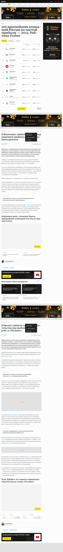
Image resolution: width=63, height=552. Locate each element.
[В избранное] (19, 253)
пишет (26, 163)
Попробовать (28, 139)
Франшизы (19, 4)
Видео (30, 4)
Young (44, 4)
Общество (25, 295)
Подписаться (7, 276)
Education (49, 4)
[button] (62, 1)
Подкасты (25, 4)
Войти (51, 1)
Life (33, 4)
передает (7, 356)
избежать (9, 420)
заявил (15, 212)
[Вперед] (44, 255)
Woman (37, 4)
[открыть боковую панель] (56, 1)
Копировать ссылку (37, 144)
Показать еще (21, 108)
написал (29, 424)
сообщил (33, 182)
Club (54, 4)
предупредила (15, 392)
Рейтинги (14, 4)
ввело (27, 206)
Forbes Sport (5, 295)
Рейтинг (2, 23)
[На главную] (3, 1)
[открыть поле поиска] (59, 1)
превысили (28, 205)
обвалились (23, 401)
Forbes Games (5, 4)
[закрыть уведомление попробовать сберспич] (36, 135)
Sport (41, 4)
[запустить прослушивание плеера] (36, 131)
